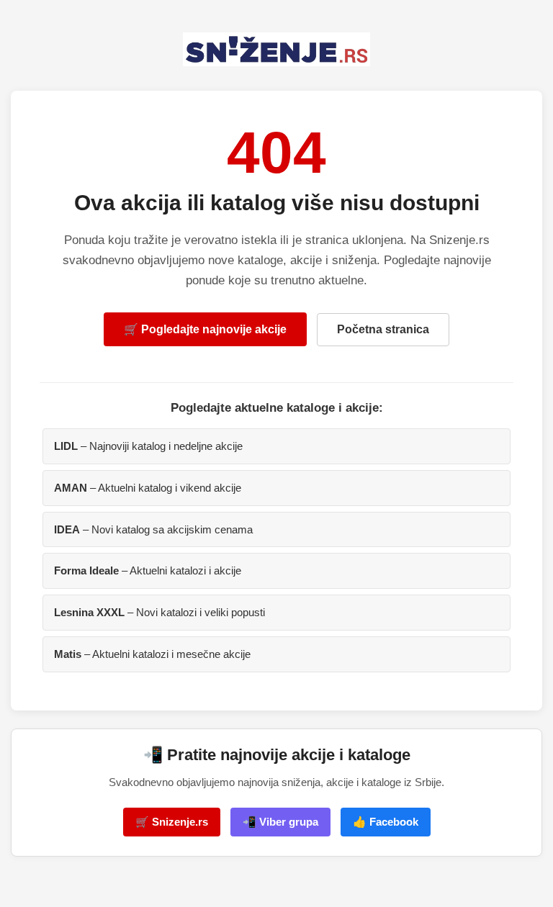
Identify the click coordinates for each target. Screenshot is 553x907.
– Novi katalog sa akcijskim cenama (153, 529)
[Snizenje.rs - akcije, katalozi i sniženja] (276, 49)
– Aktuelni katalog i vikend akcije (147, 488)
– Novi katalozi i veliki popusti (159, 612)
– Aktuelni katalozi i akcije (147, 570)
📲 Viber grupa (280, 822)
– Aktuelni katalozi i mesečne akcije (152, 654)
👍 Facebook (385, 822)
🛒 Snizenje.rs (171, 822)
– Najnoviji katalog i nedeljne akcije (148, 446)
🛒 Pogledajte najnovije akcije (205, 329)
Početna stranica (383, 329)
